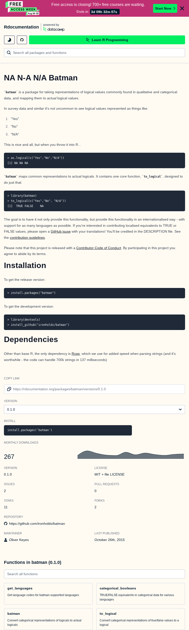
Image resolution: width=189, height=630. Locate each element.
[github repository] (22, 39)
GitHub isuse (61, 231)
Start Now (163, 8)
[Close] (182, 8)
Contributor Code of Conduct (98, 248)
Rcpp (76, 354)
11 (6, 507)
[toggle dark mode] (9, 39)
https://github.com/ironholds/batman (37, 523)
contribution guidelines (27, 238)
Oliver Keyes (19, 540)
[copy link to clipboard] (8, 389)
